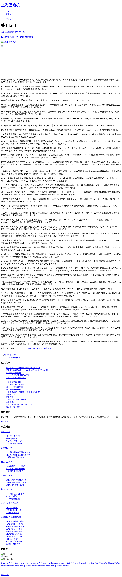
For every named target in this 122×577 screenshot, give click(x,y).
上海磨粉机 (17, 563)
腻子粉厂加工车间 (13, 407)
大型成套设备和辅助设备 (11, 517)
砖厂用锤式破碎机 (13, 390)
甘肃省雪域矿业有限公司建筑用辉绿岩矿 (23, 392)
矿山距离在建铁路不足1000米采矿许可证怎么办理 (27, 370)
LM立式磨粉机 (12, 508)
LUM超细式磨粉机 (13, 510)
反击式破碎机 (6, 462)
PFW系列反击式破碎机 (15, 469)
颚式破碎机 (5, 432)
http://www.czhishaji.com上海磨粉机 (37, 348)
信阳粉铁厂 (10, 402)
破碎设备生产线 (67, 563)
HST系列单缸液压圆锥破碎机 (18, 452)
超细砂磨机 (56, 563)
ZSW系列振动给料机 (14, 536)
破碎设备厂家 (92, 563)
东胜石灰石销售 (10, 355)
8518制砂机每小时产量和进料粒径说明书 (23, 368)
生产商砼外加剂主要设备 (16, 400)
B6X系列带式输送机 (14, 541)
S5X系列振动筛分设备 (15, 526)
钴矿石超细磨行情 (12, 358)
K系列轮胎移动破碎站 (15, 524)
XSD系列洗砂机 (12, 539)
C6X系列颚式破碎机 (14, 444)
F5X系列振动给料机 (14, 531)
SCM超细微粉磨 (12, 513)
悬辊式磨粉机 (6, 489)
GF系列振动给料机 (14, 534)
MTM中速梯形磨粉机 (15, 496)
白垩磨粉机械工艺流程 (15, 385)
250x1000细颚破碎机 (14, 387)
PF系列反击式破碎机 (14, 471)
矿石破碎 (116, 563)
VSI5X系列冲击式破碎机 (16, 482)
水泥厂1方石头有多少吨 (16, 378)
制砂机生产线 (6, 563)
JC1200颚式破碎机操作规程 (17, 375)
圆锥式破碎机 (6, 448)
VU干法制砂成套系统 (15, 521)
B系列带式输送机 (13, 544)
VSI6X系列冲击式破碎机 (16, 480)
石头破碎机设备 (105, 563)
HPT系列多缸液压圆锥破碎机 (18, 455)
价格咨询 (5, 575)
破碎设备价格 (80, 563)
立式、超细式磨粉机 (9, 503)
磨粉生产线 (20, 32)
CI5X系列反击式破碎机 (15, 466)
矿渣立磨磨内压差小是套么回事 (19, 405)
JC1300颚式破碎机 (13, 373)
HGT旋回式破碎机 (13, 436)
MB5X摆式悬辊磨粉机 (15, 494)
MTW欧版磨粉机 (13, 499)
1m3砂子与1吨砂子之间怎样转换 (17, 37)
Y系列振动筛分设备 (14, 529)
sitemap (4, 566)
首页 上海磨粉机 (8, 32)
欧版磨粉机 (27, 563)
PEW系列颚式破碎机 (14, 441)
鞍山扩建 (9, 397)
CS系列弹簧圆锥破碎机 (15, 457)
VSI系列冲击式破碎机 (15, 485)
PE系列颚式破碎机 (13, 439)
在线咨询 (5, 421)
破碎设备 (47, 563)
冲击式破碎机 (6, 476)
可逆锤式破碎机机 (13, 382)
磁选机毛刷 (10, 395)
